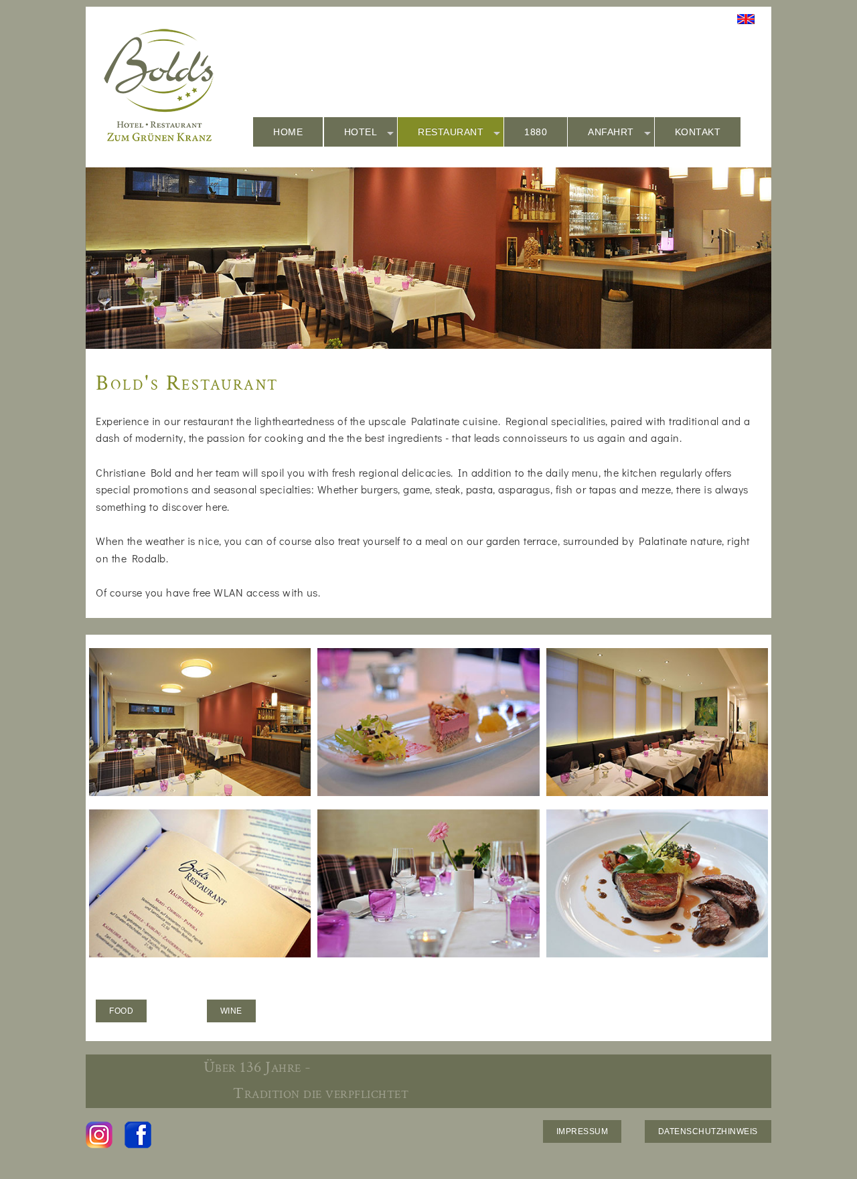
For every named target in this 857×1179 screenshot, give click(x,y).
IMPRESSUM (582, 1131)
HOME (288, 132)
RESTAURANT (450, 132)
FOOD (121, 1011)
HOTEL (361, 132)
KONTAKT (698, 132)
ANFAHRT (611, 132)
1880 (535, 132)
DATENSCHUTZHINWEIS (708, 1131)
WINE (231, 1011)
